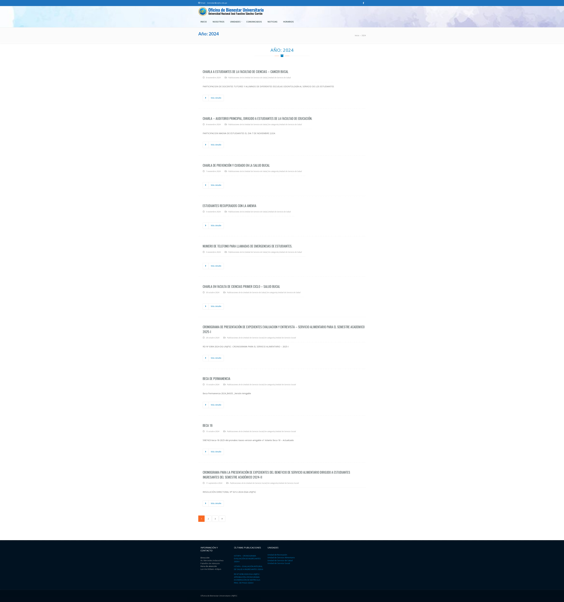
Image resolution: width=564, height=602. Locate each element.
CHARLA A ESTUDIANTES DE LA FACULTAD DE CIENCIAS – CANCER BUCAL (245, 71)
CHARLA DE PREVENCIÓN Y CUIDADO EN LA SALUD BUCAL (236, 165)
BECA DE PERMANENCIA (216, 378)
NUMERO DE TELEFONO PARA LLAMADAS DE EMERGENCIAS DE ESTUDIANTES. (247, 246)
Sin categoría (273, 124)
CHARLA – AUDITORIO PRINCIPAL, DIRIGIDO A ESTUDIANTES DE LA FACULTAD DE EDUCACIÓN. (257, 118)
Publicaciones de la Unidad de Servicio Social (245, 337)
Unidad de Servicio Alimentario (281, 557)
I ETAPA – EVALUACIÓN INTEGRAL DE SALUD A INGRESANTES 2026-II (248, 568)
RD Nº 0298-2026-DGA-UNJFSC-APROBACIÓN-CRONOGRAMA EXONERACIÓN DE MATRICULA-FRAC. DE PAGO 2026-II (247, 578)
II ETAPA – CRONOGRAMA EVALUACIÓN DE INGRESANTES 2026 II (247, 558)
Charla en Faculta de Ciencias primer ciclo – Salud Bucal (241, 286)
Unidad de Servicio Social (285, 337)
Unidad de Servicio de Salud (279, 77)
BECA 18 (208, 425)
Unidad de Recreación (277, 554)
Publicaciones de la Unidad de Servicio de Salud (247, 77)
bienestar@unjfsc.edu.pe (217, 3)
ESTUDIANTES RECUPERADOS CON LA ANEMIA (229, 205)
